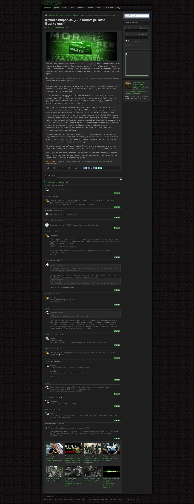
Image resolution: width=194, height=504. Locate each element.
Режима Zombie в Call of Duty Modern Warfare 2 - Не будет (92, 481)
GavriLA (47, 361)
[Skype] (99, 168)
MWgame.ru (51, 496)
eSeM (79, 168)
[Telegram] (101, 168)
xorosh (47, 261)
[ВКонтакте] (84, 168)
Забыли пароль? (143, 34)
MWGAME (53, 2)
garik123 (47, 186)
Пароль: (128, 34)
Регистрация (144, 28)
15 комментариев (50, 175)
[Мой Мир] (89, 168)
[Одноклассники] (86, 168)
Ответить (116, 192)
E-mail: (127, 28)
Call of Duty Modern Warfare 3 (58, 27)
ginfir (46, 196)
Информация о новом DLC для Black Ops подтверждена (111, 458)
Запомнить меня (134, 41)
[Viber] (94, 168)
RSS (121, 179)
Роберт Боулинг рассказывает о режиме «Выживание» (54, 458)
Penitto (47, 221)
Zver (46, 409)
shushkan (127, 96)
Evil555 (47, 397)
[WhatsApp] (96, 168)
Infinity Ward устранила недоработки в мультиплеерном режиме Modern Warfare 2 (111, 483)
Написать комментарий (57, 182)
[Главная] (46, 15)
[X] (91, 168)
